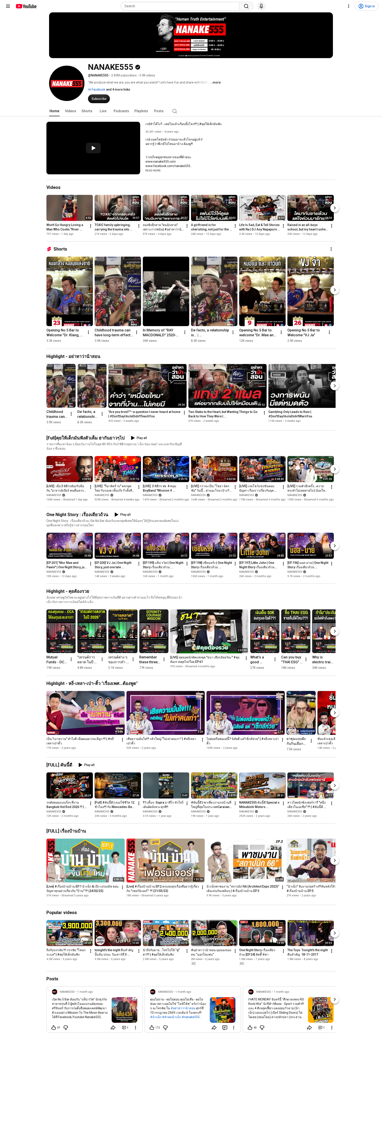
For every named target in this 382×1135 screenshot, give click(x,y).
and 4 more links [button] (118, 89)
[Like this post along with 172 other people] (151, 1027)
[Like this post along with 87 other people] (53, 1027)
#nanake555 (191, 1017)
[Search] (246, 6)
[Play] (93, 148)
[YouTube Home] (26, 6)
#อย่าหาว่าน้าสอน (183, 1008)
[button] (153, 170)
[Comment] (224, 1027)
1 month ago (85, 991)
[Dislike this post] (65, 1027)
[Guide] (8, 6)
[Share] (113, 1027)
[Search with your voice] (261, 6)
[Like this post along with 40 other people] (250, 1027)
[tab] (54, 111)
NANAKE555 (53, 495)
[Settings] (348, 6)
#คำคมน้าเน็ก (171, 1017)
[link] (94, 1010)
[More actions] (90, 225)
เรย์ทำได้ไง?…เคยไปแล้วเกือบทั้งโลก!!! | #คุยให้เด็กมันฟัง (183, 124)
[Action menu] (135, 1027)
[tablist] (191, 111)
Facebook (98, 89)
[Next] (334, 207)
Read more (153, 170)
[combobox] (181, 6)
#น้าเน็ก (155, 1017)
